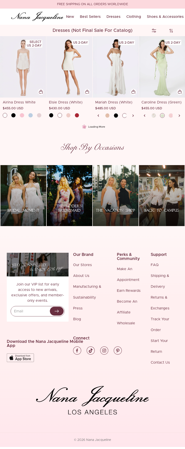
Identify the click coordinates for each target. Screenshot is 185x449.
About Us (81, 276)
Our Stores (82, 265)
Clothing (133, 17)
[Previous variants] (98, 115)
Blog (77, 319)
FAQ (155, 265)
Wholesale (126, 323)
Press (78, 308)
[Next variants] (133, 115)
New (70, 17)
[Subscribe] (57, 311)
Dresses (113, 17)
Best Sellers (90, 17)
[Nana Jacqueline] (37, 17)
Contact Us (160, 362)
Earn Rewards (129, 290)
